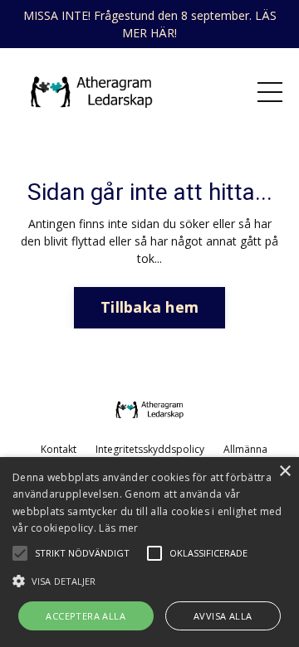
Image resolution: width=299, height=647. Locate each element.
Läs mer (118, 528)
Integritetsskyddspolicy (150, 449)
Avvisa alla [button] (223, 616)
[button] (149, 580)
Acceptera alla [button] (85, 616)
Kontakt (58, 449)
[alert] (149, 552)
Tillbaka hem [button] (149, 307)
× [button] (284, 471)
